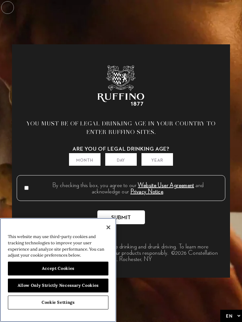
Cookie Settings (58, 302)
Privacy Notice (146, 191)
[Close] (108, 227)
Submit (121, 217)
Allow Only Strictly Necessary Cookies (58, 285)
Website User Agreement (166, 184)
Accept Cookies (58, 268)
